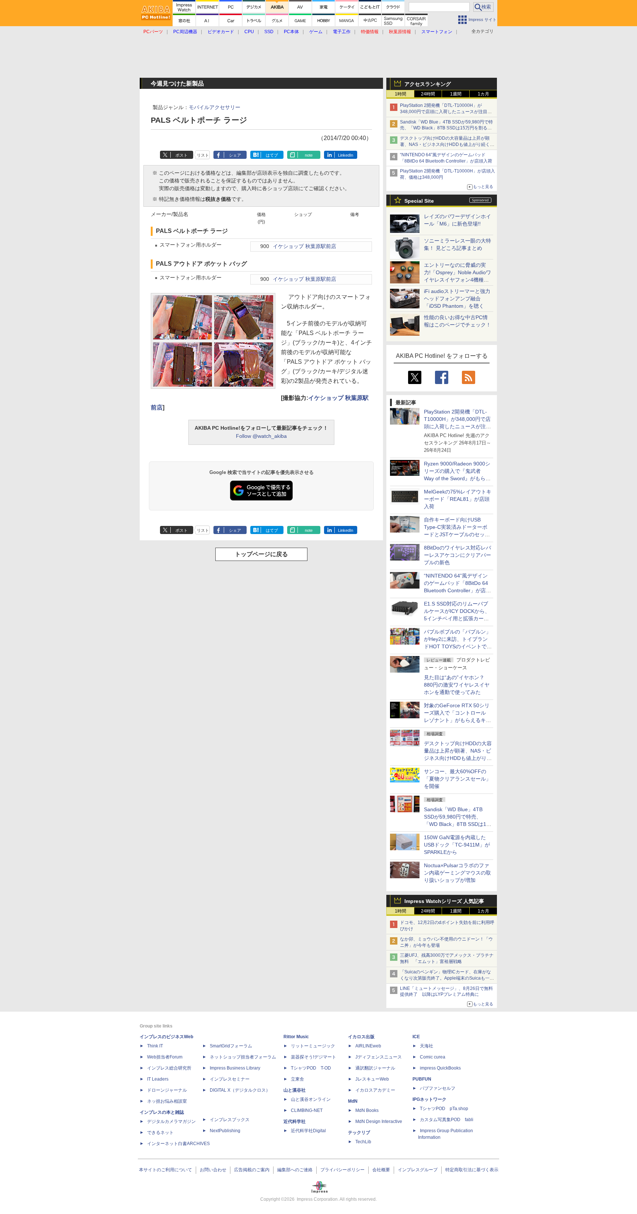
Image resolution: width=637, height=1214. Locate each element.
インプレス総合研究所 (169, 1068)
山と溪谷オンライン (311, 1099)
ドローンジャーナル (167, 1090)
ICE (416, 1036)
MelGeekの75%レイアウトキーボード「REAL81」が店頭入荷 (457, 499)
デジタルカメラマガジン (171, 1121)
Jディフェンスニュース (378, 1057)
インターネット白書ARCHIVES (178, 1143)
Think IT (155, 1046)
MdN (353, 1101)
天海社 (426, 1046)
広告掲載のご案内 (251, 1169)
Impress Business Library (235, 1068)
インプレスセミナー (230, 1079)
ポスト (181, 155)
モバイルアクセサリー (214, 107)
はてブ (272, 155)
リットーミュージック (313, 1046)
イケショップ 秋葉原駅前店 (304, 246)
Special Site (419, 201)
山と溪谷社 (294, 1090)
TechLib (363, 1141)
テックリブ (359, 1132)
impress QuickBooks (440, 1068)
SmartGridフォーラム (231, 1046)
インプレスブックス (230, 1119)
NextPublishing (225, 1130)
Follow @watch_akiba (261, 436)
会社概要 (381, 1169)
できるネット (160, 1132)
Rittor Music (296, 1036)
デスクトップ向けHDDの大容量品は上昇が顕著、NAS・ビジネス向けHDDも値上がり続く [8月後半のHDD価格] (447, 144)
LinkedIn (345, 155)
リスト (203, 155)
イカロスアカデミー (375, 1090)
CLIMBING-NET (307, 1110)
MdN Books (367, 1110)
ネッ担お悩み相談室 (167, 1101)
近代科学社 (294, 1121)
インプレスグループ (418, 1169)
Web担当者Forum (164, 1057)
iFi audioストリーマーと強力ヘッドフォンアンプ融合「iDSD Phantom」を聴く (457, 298)
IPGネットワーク (429, 1099)
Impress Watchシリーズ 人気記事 (444, 901)
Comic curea (432, 1057)
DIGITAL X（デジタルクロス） (240, 1090)
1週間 (456, 94)
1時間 (400, 94)
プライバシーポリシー (342, 1169)
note (309, 155)
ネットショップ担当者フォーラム (243, 1057)
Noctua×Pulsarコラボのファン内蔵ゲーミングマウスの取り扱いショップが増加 (457, 872)
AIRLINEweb (368, 1046)
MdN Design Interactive (378, 1121)
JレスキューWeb (372, 1079)
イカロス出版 (361, 1036)
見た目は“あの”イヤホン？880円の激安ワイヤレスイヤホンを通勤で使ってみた (457, 684)
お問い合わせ (213, 1169)
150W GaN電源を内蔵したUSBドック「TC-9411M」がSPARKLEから (457, 844)
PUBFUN (422, 1079)
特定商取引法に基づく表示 (471, 1169)
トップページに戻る (261, 554)
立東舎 (297, 1079)
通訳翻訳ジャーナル (375, 1068)
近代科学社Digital (308, 1130)
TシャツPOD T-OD (311, 1068)
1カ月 (483, 94)
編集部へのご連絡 (295, 1169)
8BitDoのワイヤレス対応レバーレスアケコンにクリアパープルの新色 (457, 555)
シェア (235, 155)
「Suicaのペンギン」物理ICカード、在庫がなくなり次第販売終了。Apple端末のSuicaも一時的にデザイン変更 (447, 978)
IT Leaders (157, 1079)
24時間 (428, 94)
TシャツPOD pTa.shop (444, 1108)
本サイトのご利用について (165, 1169)
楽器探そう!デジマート (313, 1057)
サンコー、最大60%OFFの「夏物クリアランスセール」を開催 (457, 778)
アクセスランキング (427, 84)
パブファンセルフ (437, 1088)
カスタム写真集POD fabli (446, 1119)
